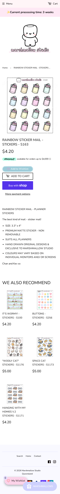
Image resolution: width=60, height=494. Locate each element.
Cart (55, 3)
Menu (9, 3)
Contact (37, 456)
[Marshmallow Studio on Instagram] (54, 462)
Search (20, 456)
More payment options (17, 194)
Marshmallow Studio (31, 470)
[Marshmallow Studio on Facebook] (49, 462)
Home (5, 67)
